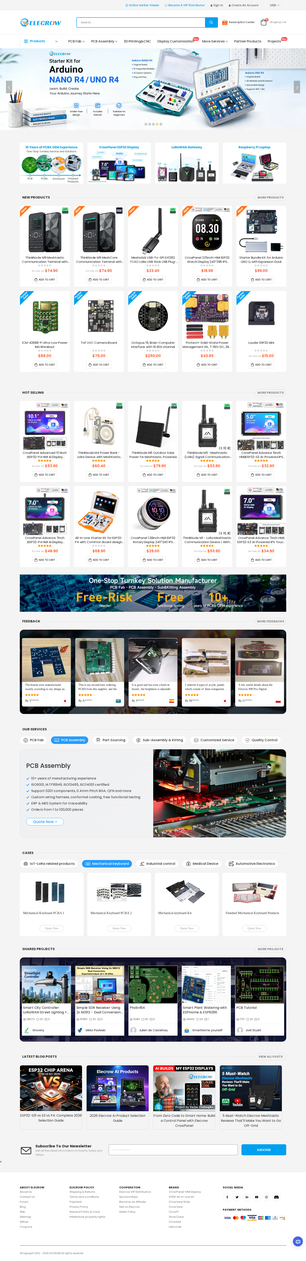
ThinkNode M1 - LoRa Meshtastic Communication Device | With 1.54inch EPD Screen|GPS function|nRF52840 (207, 540)
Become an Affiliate (132, 1202)
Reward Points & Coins (85, 1212)
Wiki (22, 1212)
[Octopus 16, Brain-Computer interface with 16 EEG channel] (153, 316)
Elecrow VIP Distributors (135, 1192)
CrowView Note (179, 1202)
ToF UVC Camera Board (99, 343)
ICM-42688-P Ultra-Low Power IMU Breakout (44, 345)
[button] (146, 123)
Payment (76, 1202)
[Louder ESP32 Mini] (261, 316)
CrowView (176, 1207)
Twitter (237, 1197)
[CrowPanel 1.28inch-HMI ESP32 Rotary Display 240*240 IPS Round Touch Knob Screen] (153, 511)
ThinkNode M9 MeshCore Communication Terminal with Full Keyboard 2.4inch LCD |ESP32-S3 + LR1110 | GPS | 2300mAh (99, 260)
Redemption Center (242, 22)
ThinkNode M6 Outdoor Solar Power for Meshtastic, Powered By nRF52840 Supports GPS (153, 455)
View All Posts (271, 1057)
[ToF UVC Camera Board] (99, 316)
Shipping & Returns (82, 1192)
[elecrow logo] (35, 22)
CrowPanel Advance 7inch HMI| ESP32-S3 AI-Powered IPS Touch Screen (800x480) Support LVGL (261, 540)
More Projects (270, 949)
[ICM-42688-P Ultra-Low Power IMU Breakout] (45, 316)
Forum (24, 1202)
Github (24, 1222)
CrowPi (173, 1212)
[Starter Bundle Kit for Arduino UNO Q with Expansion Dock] (261, 231)
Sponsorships (128, 1197)
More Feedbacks (270, 621)
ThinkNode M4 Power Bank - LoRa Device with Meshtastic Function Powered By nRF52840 (99, 455)
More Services (213, 41)
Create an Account (245, 5)
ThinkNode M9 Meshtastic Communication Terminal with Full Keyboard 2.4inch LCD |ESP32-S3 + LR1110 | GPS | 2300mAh (45, 260)
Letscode (175, 1227)
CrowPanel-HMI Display (185, 1192)
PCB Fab (75, 41)
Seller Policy (127, 1212)
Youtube (257, 1197)
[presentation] (9, 87)
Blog (23, 1207)
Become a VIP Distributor (186, 5)
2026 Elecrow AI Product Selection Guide (118, 1118)
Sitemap (25, 1217)
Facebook (227, 1197)
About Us (26, 1192)
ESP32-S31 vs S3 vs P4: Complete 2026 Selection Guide (51, 1118)
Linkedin (247, 1197)
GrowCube (176, 1217)
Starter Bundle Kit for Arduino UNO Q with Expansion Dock (261, 260)
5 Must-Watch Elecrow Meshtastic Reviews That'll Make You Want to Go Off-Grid (251, 1120)
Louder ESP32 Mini (261, 343)
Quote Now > (45, 821)
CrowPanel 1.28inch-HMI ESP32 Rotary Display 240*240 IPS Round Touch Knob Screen (153, 540)
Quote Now (51, 928)
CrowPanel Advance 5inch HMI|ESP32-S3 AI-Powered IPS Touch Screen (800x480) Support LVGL (261, 455)
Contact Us (27, 1197)
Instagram (266, 1197)
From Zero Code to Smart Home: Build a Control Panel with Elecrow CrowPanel (184, 1120)
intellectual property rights (87, 1217)
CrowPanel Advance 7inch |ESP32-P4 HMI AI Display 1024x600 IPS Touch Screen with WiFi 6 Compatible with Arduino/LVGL (44, 540)
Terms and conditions (84, 1197)
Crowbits (175, 1222)
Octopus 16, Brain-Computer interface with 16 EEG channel (153, 345)
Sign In (218, 5)
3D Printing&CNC (137, 41)
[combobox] (147, 22)
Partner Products (247, 41)
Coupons (26, 1227)
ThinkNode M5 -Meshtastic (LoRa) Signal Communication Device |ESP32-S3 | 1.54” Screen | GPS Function (207, 455)
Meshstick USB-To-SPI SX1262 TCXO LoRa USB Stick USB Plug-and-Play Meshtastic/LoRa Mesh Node (153, 260)
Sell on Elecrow (129, 1207)
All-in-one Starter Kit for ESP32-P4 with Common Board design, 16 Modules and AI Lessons (99, 540)
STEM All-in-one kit (181, 1197)
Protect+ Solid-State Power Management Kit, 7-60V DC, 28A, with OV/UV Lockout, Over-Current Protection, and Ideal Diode (207, 345)
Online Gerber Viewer (144, 5)
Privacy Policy (79, 1207)
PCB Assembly (102, 41)
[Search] (211, 22)
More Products (270, 197)
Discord (276, 1197)
